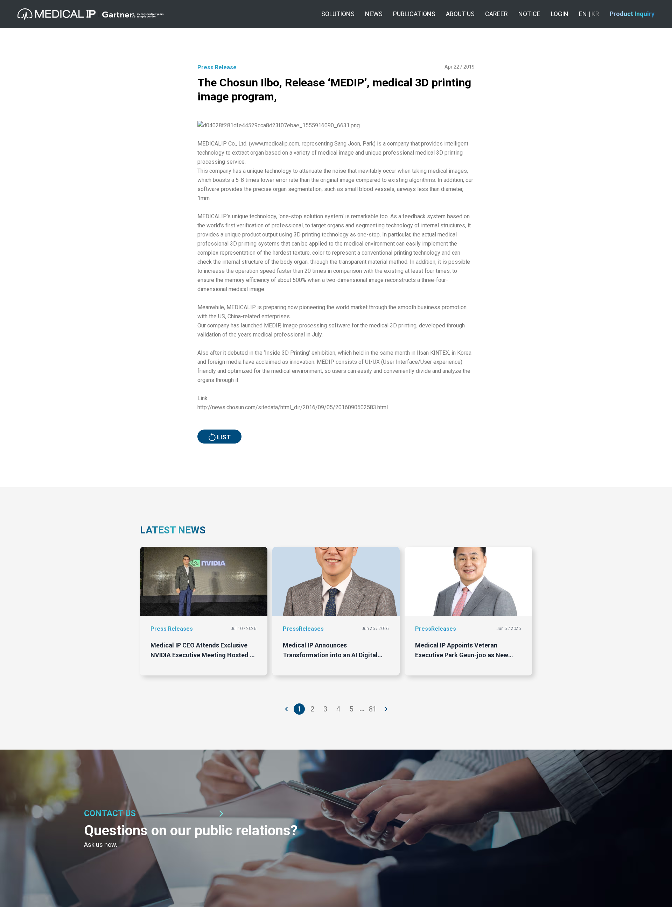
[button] (90, 14)
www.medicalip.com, (275, 143)
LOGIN (559, 13)
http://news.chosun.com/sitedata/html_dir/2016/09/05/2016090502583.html (292, 407)
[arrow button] (286, 709)
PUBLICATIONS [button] (414, 13)
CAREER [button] (496, 13)
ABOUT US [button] (460, 13)
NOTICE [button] (529, 13)
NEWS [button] (374, 13)
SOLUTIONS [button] (338, 13)
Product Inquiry (632, 13)
